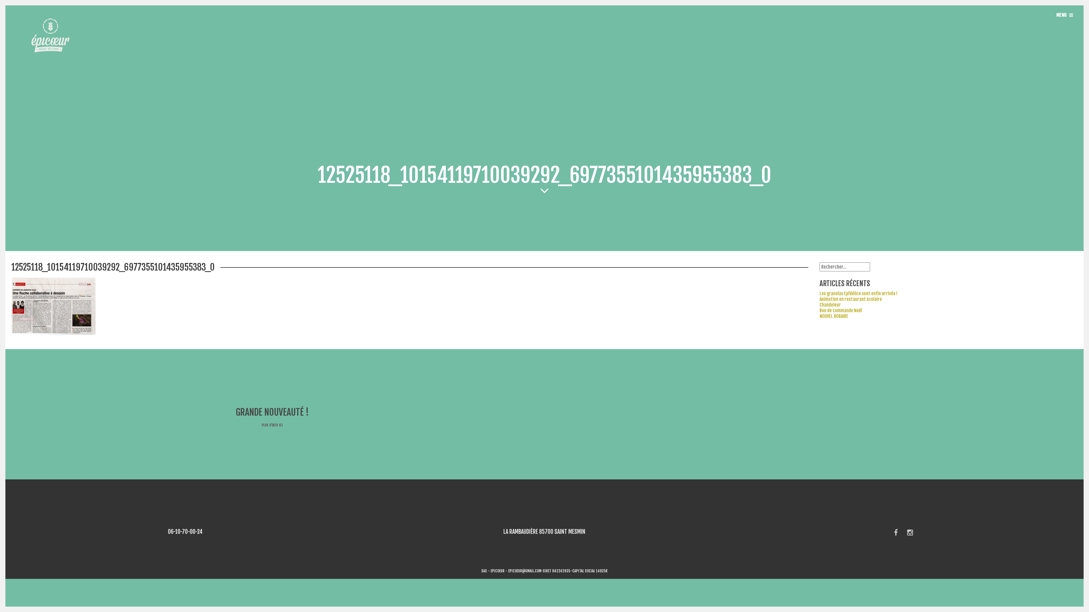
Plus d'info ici (272, 425)
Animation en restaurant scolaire (851, 299)
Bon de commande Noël (841, 310)
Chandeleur (830, 305)
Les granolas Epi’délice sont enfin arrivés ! (858, 293)
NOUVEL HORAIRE (834, 316)
